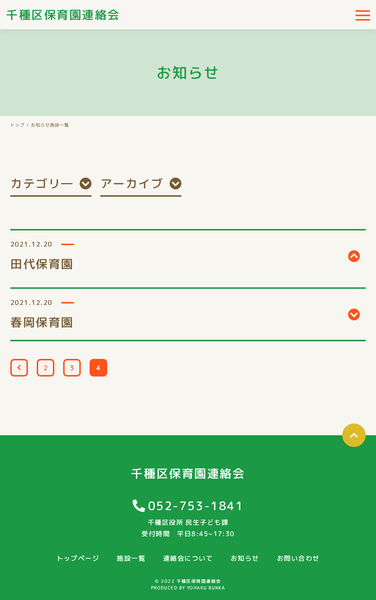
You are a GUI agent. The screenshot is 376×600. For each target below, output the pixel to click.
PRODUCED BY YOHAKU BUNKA (188, 588)
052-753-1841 (196, 506)
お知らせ (40, 125)
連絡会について (188, 558)
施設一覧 (131, 558)
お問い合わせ (298, 558)
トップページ (78, 558)
